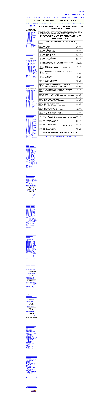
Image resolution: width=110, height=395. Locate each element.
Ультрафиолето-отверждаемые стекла (30, 343)
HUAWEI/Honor (36, 23)
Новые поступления (30, 375)
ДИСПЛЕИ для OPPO (30, 210)
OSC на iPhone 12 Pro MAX (31, 115)
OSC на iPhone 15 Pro (30, 126)
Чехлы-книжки (29, 329)
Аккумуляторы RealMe (30, 195)
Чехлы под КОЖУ (29, 336)
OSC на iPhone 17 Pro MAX (31, 133)
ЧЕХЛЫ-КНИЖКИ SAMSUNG (29, 165)
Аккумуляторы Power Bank (31, 315)
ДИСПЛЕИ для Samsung (30, 212)
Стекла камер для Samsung (31, 254)
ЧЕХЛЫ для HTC (29, 138)
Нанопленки (28, 358)
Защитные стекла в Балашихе (29, 353)
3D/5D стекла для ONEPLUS (31, 71)
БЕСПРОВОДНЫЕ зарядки (31, 286)
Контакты (82, 17)
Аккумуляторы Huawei (30, 194)
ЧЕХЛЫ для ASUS (29, 134)
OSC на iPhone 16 (29, 128)
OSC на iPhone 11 (29, 109)
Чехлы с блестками (29, 339)
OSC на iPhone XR (29, 107)
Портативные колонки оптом (31, 319)
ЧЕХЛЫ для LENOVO (30, 148)
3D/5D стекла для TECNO (31, 77)
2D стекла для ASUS (30, 34)
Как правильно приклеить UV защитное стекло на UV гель (31, 377)
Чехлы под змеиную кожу (31, 338)
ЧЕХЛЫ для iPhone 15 (30, 96)
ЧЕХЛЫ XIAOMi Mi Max (31, 178)
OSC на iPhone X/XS (30, 106)
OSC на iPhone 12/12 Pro (30, 114)
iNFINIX (68, 23)
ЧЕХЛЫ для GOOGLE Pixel (31, 137)
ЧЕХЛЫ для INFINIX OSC (31, 147)
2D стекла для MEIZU (30, 41)
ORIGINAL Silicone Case (30, 363)
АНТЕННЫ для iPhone (30, 199)
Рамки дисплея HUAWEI (30, 248)
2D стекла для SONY (30, 49)
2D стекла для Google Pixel (31, 35)
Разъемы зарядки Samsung (31, 245)
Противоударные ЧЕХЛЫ (31, 333)
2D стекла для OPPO (30, 46)
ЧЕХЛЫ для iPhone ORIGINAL (29, 100)
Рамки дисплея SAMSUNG (31, 249)
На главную (29, 17)
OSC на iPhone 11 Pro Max (31, 111)
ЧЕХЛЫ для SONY (29, 168)
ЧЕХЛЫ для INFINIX (30, 146)
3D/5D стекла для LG (30, 68)
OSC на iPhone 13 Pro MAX (31, 119)
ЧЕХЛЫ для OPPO (29, 154)
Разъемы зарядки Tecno (30, 246)
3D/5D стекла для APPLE (31, 60)
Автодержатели (29, 296)
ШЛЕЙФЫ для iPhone (30, 259)
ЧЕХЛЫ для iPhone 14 (30, 95)
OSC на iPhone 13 (29, 117)
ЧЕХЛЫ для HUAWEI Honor (31, 140)
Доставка (76, 17)
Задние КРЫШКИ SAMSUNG (29, 217)
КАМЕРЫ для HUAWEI (30, 232)
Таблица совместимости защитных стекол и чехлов (31, 387)
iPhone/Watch (28, 23)
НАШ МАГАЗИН (55, 17)
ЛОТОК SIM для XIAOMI (31, 231)
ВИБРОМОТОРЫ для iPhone (31, 201)
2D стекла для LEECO (30, 38)
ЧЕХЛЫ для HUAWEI (30, 139)
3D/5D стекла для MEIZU (31, 69)
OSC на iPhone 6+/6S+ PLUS (31, 103)
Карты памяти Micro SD (30, 269)
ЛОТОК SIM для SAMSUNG (31, 230)
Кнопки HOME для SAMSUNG (29, 237)
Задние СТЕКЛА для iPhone (31, 220)
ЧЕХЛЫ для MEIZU (30, 150)
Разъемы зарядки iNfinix (30, 241)
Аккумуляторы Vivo (30, 197)
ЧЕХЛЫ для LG (29, 149)
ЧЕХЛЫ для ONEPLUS (30, 153)
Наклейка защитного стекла (31, 356)
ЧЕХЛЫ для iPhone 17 (30, 98)
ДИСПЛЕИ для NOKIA (30, 208)
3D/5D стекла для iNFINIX (31, 67)
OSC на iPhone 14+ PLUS (31, 121)
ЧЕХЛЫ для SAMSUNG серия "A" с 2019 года (30, 161)
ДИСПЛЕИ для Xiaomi (30, 215)
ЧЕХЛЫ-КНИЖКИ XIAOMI (31, 180)
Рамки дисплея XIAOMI (30, 251)
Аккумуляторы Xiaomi (30, 198)
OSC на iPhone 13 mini (30, 116)
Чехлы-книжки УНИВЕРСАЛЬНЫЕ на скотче (30, 331)
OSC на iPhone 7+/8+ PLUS (31, 105)
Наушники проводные (30, 277)
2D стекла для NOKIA (30, 44)
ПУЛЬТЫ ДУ (28, 188)
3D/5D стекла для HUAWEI (31, 66)
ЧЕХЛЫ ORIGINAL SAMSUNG (30, 167)
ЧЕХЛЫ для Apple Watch (30, 90)
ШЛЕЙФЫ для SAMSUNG (31, 262)
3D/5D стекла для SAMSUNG (29, 75)
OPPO (63, 23)
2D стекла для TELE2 (30, 51)
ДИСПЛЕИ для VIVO (30, 214)
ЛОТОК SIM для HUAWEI (31, 228)
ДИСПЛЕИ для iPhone (30, 206)
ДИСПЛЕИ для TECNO (30, 213)
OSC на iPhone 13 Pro (30, 118)
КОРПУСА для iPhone (30, 238)
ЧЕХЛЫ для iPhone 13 (30, 94)
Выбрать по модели (46, 17)
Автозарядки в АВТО (30, 290)
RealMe (81, 23)
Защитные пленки (29, 340)
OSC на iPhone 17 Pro (30, 132)
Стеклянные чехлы (29, 362)
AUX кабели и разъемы (30, 291)
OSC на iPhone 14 (29, 120)
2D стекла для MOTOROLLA (29, 43)
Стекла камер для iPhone (30, 252)
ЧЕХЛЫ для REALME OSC (31, 156)
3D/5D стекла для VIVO (30, 78)
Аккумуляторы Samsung (30, 196)
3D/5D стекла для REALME (31, 73)
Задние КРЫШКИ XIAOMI (31, 219)
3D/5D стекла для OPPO (30, 72)
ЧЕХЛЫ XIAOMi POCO (30, 176)
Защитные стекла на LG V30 (31, 357)
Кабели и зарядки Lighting (31, 282)
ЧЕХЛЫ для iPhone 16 (30, 97)
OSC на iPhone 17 (29, 131)
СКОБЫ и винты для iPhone (31, 200)
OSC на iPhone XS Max (30, 108)
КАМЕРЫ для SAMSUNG (31, 234)
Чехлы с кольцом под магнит (31, 337)
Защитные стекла (36, 17)
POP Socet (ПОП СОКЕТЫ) (31, 297)
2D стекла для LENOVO (30, 39)
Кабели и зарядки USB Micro (31, 283)
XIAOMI (74, 23)
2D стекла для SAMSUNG (31, 48)
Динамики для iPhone (30, 202)
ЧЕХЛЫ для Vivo (29, 171)
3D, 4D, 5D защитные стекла (31, 351)
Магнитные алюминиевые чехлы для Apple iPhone (31, 372)
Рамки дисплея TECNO (30, 250)
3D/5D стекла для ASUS (30, 63)
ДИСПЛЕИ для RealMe (30, 211)
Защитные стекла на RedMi (31, 326)
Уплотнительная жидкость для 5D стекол (31, 370)
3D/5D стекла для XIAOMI (31, 79)
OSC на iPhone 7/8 (29, 104)
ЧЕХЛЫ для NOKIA (30, 152)
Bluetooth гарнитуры (30, 306)
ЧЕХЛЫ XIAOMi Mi (30, 177)
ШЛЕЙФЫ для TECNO (30, 264)
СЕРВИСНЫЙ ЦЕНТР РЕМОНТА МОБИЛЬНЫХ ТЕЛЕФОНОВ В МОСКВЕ (60, 136)
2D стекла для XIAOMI (30, 54)
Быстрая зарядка (29, 366)
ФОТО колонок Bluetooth (31, 359)
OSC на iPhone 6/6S (29, 102)
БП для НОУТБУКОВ (30, 190)
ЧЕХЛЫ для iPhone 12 (30, 93)
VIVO (57, 23)
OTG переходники (29, 289)
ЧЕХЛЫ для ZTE (29, 183)
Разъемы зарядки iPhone (30, 242)
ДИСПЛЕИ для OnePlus (30, 209)
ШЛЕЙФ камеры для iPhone (31, 258)
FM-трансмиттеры (29, 301)
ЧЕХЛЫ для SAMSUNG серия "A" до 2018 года (30, 159)
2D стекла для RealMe (30, 47)
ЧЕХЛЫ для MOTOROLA (31, 151)
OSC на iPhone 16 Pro (30, 129)
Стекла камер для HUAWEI (31, 253)
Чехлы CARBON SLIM (30, 334)
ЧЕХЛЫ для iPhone (29, 91)
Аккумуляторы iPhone (30, 193)
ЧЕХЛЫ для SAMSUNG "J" (31, 162)
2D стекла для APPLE (30, 33)
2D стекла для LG (29, 40)
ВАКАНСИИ (81, 11)
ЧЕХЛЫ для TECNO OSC (31, 170)
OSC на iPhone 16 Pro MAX (31, 130)
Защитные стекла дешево (31, 350)
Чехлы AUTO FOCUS (30, 335)
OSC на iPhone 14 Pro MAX (31, 123)
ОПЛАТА (70, 17)
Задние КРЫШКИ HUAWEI (31, 218)
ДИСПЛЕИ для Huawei (30, 207)
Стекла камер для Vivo (30, 255)
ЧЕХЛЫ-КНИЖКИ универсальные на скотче (31, 185)
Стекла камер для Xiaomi (30, 256)
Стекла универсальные (30, 355)
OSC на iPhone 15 (29, 124)
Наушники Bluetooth (30, 278)
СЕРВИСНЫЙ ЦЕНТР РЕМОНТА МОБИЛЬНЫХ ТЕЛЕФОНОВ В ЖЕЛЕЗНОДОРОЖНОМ (60, 139)
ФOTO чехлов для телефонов (29, 361)
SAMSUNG (43, 23)
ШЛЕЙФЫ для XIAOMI (30, 265)
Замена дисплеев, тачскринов (29, 374)
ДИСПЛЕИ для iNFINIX (30, 205)
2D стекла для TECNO (30, 50)
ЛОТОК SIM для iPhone (30, 227)
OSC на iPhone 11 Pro (30, 110)
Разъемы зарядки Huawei (30, 243)
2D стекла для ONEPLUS (31, 45)
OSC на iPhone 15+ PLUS (31, 125)
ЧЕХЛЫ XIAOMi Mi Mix (31, 179)
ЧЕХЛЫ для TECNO (30, 169)
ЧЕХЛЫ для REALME (30, 155)
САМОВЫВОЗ (63, 17)
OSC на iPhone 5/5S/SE (30, 101)
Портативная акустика (30, 311)
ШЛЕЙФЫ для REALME (31, 261)
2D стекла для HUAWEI (30, 37)
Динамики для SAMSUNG (31, 204)
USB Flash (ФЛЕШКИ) (30, 273)
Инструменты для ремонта (31, 257)
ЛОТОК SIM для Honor (30, 229)
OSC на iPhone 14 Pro (30, 122)
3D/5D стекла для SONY (30, 76)
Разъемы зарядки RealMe (30, 244)
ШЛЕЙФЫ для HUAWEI (31, 260)
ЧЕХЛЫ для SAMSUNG (30, 157)
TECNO (50, 23)
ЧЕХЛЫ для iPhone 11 (30, 92)
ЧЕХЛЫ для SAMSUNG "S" (31, 163)
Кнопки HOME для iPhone (31, 235)
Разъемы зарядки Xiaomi (30, 247)
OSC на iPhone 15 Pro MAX (31, 127)
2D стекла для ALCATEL (31, 32)
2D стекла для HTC (29, 36)
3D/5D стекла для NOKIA (31, 70)
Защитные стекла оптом (30, 320)
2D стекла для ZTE (29, 55)
